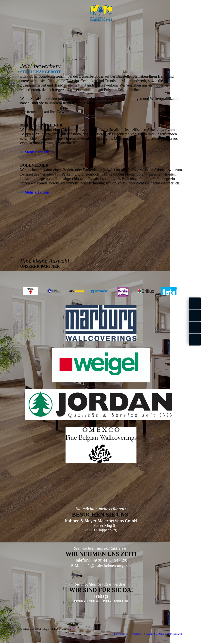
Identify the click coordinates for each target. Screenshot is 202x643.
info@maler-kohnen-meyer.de (107, 566)
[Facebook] (195, 303)
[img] (101, 13)
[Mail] (195, 328)
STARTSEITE (121, 633)
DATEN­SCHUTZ (155, 633)
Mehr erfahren (36, 152)
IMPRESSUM (174, 633)
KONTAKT (137, 633)
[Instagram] (195, 315)
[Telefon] (195, 340)
